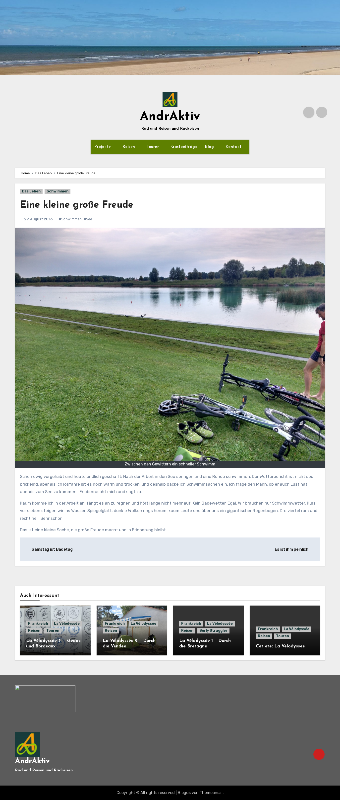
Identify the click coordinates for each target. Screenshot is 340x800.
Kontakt (234, 147)
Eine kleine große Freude (76, 205)
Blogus (184, 792)
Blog (210, 147)
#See (87, 219)
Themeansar (211, 792)
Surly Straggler (213, 630)
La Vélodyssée (67, 624)
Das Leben (31, 191)
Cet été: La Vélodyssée (280, 646)
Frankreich (38, 624)
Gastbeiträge (184, 147)
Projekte (103, 147)
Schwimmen (57, 191)
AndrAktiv (170, 116)
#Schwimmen (70, 219)
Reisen (129, 147)
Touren (154, 147)
